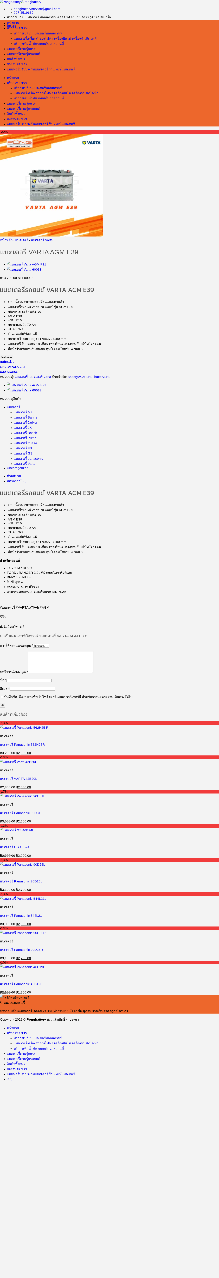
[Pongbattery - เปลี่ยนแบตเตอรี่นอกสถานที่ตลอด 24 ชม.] (20, 2)
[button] (9, 1079)
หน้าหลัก (6, 240)
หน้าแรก (13, 23)
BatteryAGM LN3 (80, 377)
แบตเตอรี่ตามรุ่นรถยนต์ (23, 54)
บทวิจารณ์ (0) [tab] (16, 481)
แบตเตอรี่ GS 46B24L (15, 847)
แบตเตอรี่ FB (23, 448)
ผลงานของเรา (17, 64)
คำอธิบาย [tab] (14, 476)
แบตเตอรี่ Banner (26, 417)
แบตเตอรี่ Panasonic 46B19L (21, 984)
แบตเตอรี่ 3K (23, 427)
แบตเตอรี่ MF (23, 412)
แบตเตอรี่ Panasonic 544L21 (21, 915)
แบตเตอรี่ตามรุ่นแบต (21, 49)
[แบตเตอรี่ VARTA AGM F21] (26, 264)
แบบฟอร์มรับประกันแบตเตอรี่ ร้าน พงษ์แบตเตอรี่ (41, 69)
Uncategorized (17, 468)
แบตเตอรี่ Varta (42, 240)
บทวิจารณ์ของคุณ (14, 672)
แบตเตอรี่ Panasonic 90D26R (21, 950)
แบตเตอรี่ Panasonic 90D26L (21, 881)
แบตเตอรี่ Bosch (25, 433)
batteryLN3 (102, 377)
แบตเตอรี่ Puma (25, 438)
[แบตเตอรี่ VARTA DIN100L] (24, 269)
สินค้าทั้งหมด (16, 59)
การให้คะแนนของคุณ (16, 645)
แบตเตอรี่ (21, 240)
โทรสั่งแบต (6, 357)
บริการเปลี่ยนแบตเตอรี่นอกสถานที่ (38, 33)
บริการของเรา (17, 28)
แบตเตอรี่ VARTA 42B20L (18, 778)
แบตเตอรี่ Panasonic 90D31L (21, 813)
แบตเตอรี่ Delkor (25, 422)
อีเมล (5, 688)
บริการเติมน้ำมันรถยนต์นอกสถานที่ (39, 43)
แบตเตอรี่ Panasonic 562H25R (22, 744)
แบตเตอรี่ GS (23, 453)
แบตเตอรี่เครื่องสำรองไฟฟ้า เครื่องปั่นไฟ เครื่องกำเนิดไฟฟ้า (56, 38)
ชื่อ (3, 680)
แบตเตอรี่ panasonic (28, 458)
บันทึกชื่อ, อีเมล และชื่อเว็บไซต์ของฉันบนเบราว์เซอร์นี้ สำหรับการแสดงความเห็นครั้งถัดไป (68, 697)
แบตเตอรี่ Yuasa (25, 443)
